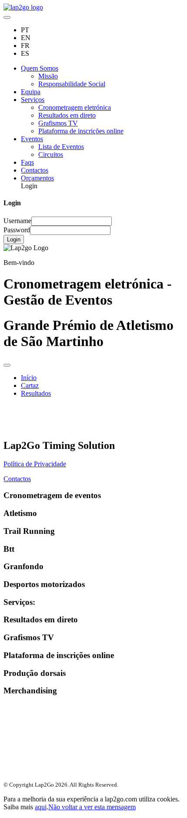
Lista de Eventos (61, 146)
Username (17, 220)
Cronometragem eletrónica (74, 107)
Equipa (30, 91)
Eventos (32, 139)
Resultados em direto (67, 115)
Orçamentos (37, 178)
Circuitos (50, 154)
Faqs (27, 162)
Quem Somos (39, 68)
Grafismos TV (58, 123)
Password (16, 230)
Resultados (36, 393)
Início (29, 377)
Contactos (34, 170)
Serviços (32, 99)
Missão (48, 76)
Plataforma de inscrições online (81, 131)
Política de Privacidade (34, 464)
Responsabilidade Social (71, 84)
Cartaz (30, 385)
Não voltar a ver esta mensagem (92, 807)
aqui (41, 807)
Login (13, 239)
